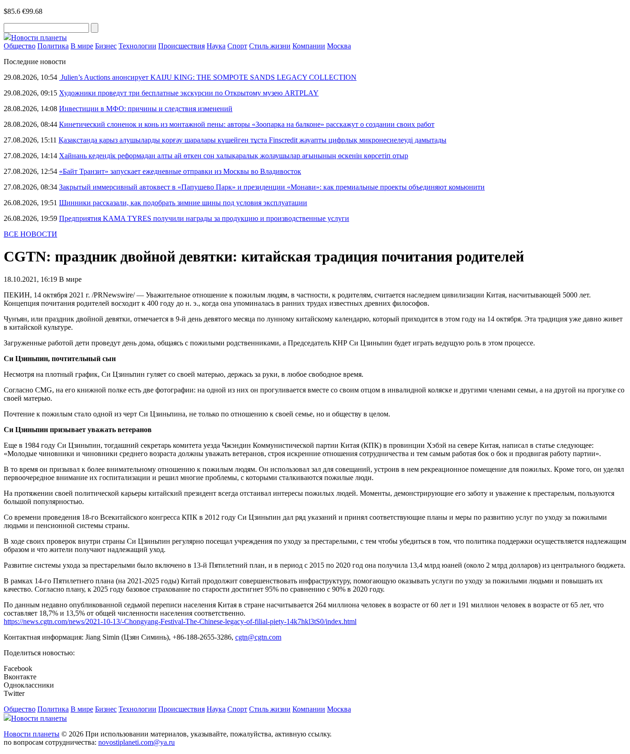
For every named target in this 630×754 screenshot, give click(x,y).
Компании (308, 46)
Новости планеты (31, 734)
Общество (20, 46)
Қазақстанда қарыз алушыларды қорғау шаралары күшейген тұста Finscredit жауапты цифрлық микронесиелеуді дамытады (252, 140)
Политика (53, 46)
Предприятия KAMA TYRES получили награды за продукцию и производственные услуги (204, 218)
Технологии (137, 46)
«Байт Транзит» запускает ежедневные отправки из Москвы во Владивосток (180, 171)
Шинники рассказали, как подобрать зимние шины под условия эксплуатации (183, 203)
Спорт (237, 46)
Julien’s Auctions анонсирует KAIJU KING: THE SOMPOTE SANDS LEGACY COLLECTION (208, 77)
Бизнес (106, 46)
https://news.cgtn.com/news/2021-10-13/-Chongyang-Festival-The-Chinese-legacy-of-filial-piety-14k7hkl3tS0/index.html (180, 621)
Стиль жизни (270, 46)
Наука (216, 46)
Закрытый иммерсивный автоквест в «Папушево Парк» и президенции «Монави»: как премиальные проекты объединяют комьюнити (272, 187)
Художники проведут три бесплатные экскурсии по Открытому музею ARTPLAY (189, 93)
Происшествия (181, 46)
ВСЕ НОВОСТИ (30, 234)
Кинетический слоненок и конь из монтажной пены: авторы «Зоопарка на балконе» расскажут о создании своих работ (246, 124)
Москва (339, 46)
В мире (82, 46)
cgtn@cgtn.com (258, 637)
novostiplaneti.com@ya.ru (136, 742)
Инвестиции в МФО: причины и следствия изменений (145, 109)
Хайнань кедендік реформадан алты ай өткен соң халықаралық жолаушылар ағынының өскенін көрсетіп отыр (233, 156)
